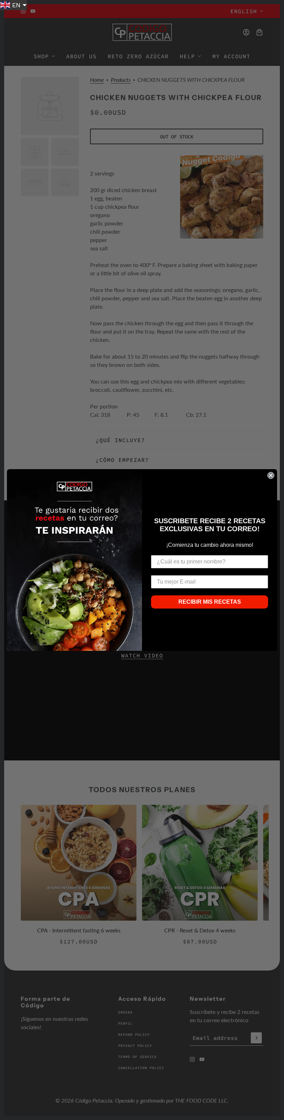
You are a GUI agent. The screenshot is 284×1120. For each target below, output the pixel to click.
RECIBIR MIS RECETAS (209, 602)
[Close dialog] (270, 475)
